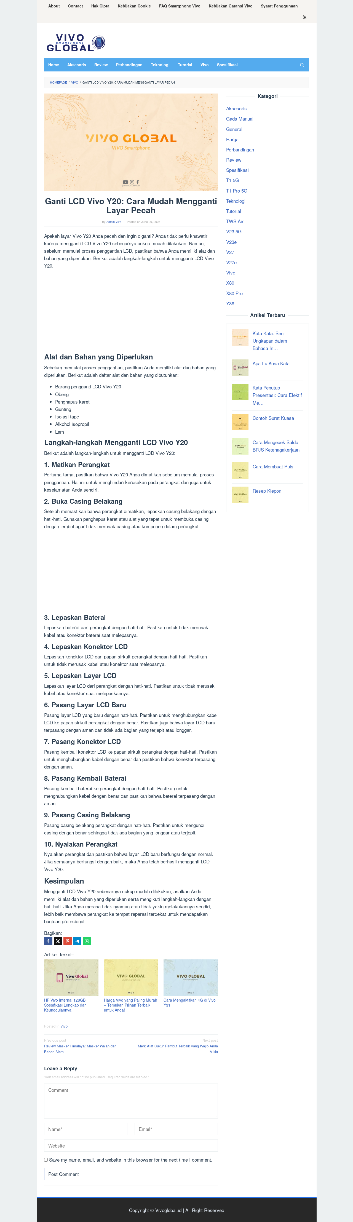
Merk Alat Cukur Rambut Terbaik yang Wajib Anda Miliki (178, 1045)
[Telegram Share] (77, 941)
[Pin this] (67, 941)
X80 (230, 282)
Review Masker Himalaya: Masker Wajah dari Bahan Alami (80, 1045)
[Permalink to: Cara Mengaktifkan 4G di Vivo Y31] (191, 977)
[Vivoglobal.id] (76, 41)
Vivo (64, 1026)
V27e (231, 262)
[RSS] (304, 17)
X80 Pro (234, 292)
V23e (231, 241)
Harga (232, 138)
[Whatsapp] (87, 941)
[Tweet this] (58, 941)
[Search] (302, 64)
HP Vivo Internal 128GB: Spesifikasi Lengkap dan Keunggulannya (65, 1005)
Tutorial (233, 210)
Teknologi (235, 200)
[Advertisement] (131, 312)
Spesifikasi (237, 169)
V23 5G (234, 231)
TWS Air (235, 221)
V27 (230, 251)
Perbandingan (240, 149)
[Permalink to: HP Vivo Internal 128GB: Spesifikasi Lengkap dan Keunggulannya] (71, 977)
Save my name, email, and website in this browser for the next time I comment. (130, 1159)
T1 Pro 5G (236, 190)
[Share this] (48, 941)
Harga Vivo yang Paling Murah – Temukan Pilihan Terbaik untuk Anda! (130, 1005)
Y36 (230, 303)
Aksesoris (236, 108)
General (234, 128)
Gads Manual (239, 118)
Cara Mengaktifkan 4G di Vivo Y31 (190, 1002)
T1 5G (232, 180)
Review (233, 159)
